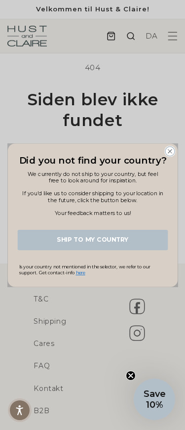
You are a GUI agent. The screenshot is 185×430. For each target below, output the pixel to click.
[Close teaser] (131, 376)
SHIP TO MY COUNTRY (92, 239)
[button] (20, 410)
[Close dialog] (169, 151)
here (80, 272)
